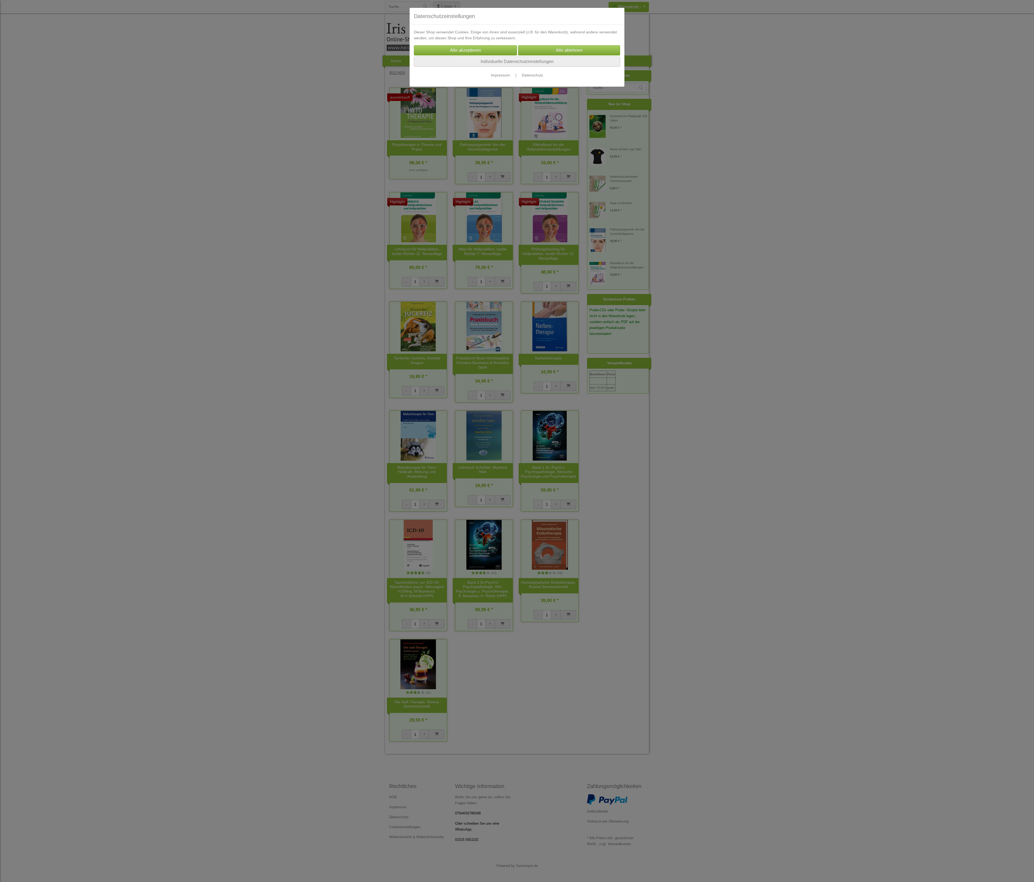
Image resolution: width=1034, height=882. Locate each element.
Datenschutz (532, 75)
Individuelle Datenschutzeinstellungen (517, 61)
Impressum (500, 75)
